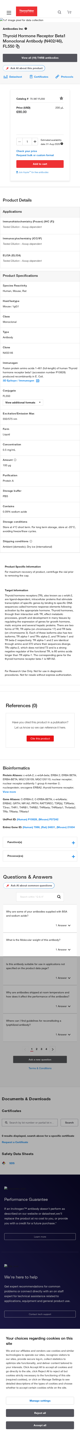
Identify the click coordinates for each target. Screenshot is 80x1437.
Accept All (40, 1425)
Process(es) (15, 856)
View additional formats (20, 402)
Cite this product (40, 738)
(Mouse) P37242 (48, 819)
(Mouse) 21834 (66, 827)
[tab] (40, 842)
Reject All (40, 1413)
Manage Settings (40, 1400)
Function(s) (14, 842)
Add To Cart (40, 164)
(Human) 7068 (31, 827)
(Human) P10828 (27, 819)
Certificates (41, 76)
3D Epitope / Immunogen (18, 380)
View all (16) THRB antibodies (40, 57)
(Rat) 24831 (48, 827)
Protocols (67, 76)
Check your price (26, 151)
